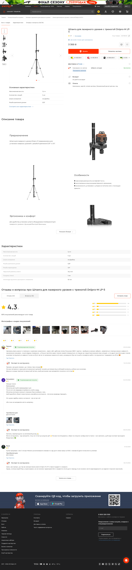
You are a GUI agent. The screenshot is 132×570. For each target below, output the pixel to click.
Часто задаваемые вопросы (43, 527)
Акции (36, 6)
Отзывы (3, 521)
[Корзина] (127, 11)
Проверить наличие (79, 70)
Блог (2, 524)
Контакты (37, 518)
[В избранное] (127, 44)
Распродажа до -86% (47, 6)
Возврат (36, 521)
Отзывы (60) (11, 296)
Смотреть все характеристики (20, 106)
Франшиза (4, 518)
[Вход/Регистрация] (106, 11)
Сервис (67, 6)
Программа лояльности (9, 550)
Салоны (59, 6)
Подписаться (105, 534)
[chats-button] (126, 560)
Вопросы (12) (29, 296)
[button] (60, 55)
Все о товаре (5, 22)
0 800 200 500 (104, 514)
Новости (4, 537)
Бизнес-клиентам (6, 546)
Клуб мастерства (7, 553)
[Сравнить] (121, 44)
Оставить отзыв (122, 296)
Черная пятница (6, 534)
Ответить (11, 358)
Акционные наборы (7, 540)
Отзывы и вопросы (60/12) (35, 22)
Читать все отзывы (65, 478)
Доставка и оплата (40, 524)
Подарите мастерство (8, 543)
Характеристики (18, 22)
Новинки (28, 6)
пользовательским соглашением (109, 540)
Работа (3, 527)
